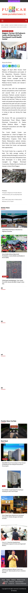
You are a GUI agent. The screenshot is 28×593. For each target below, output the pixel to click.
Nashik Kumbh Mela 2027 (14, 1)
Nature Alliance (19, 581)
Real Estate (5, 459)
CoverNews (22, 588)
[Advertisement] (14, 305)
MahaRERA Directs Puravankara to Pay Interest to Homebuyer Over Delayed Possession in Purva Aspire (14, 464)
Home (3, 579)
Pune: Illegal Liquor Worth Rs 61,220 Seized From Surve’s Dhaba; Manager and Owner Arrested (13, 517)
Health (4, 538)
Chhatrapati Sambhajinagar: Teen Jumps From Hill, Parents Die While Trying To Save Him (13, 282)
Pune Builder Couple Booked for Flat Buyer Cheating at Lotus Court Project (12, 490)
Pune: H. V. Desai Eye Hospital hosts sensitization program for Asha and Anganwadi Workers (14, 544)
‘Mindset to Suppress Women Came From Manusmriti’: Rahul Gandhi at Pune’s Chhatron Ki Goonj (14, 571)
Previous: (12, 192)
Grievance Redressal (21, 583)
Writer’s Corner (21, 579)
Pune (4, 486)
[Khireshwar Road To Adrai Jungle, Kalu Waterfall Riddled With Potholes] (14, 431)
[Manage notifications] (4, 583)
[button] (2, 20)
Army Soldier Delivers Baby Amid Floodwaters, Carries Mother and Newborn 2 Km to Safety (13, 255)
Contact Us (11, 583)
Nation (8, 579)
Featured (11, 581)
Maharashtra (5, 31)
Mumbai (11, 31)
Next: (12, 199)
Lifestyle (6, 581)
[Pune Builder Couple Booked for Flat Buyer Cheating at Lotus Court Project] (14, 479)
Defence (13, 579)
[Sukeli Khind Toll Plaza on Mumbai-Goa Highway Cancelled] (14, 219)
